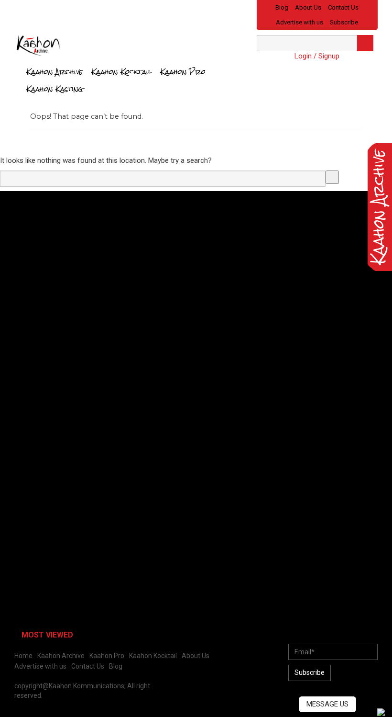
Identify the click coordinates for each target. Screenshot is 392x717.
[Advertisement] (79, 265)
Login (303, 56)
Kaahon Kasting (54, 88)
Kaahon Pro (183, 71)
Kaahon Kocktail (121, 71)
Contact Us (343, 7)
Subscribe (344, 22)
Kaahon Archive (54, 71)
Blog (281, 7)
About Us (308, 7)
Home (23, 656)
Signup (328, 56)
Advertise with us (299, 22)
